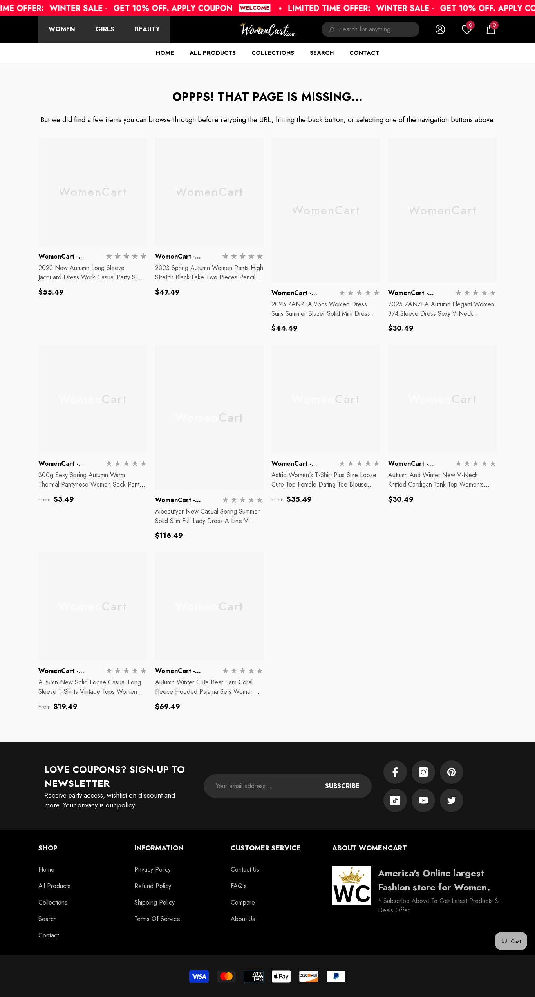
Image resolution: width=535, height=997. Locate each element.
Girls (105, 29)
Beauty (147, 29)
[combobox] (379, 29)
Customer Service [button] (266, 848)
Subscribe (342, 786)
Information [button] (159, 848)
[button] (491, 29)
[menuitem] (61, 29)
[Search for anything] (370, 29)
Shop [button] (48, 848)
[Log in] (440, 29)
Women (62, 29)
